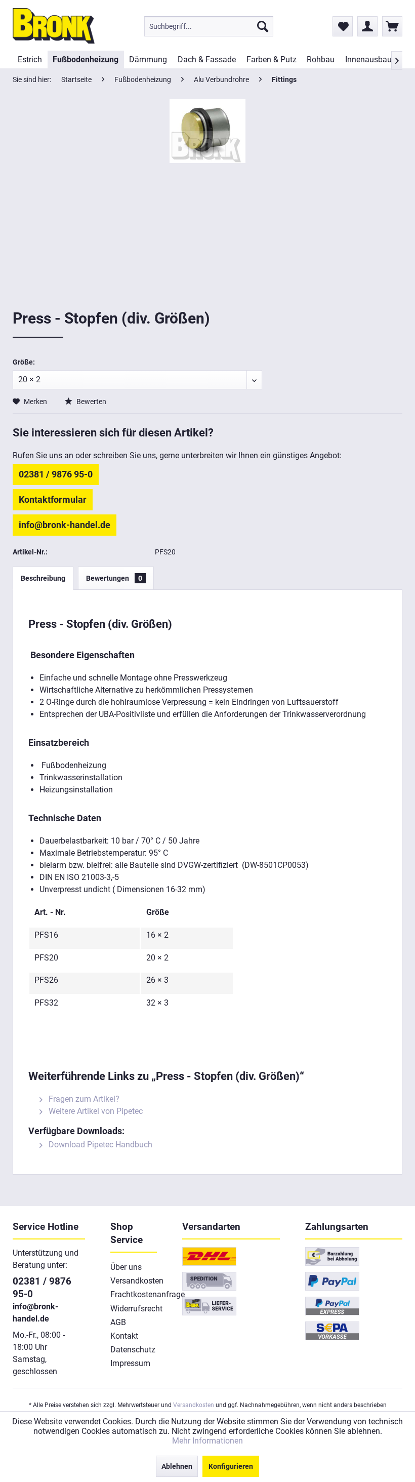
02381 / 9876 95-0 (56, 474)
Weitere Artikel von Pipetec (95, 1111)
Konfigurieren (231, 1466)
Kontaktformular (53, 499)
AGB (118, 1322)
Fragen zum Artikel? (83, 1099)
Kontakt (124, 1336)
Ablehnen (176, 1466)
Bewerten (90, 401)
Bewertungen (114, 578)
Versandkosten (133, 1281)
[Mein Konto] (367, 26)
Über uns (126, 1267)
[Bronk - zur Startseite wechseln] (54, 26)
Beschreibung (43, 578)
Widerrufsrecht (133, 1308)
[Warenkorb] (392, 26)
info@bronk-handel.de (64, 524)
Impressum (130, 1363)
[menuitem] (208, 26)
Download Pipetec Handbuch (99, 1144)
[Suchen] (262, 26)
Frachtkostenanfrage (133, 1294)
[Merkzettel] (343, 26)
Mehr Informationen (207, 1441)
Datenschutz (132, 1349)
